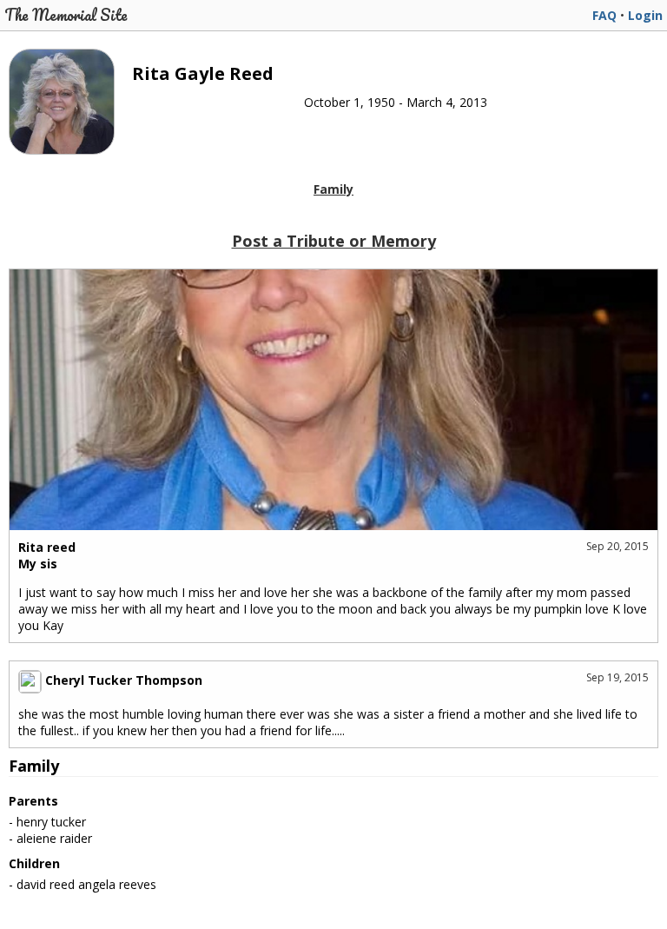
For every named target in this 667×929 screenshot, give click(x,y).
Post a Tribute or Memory (334, 240)
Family (333, 189)
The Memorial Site (66, 15)
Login (645, 15)
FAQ (604, 15)
